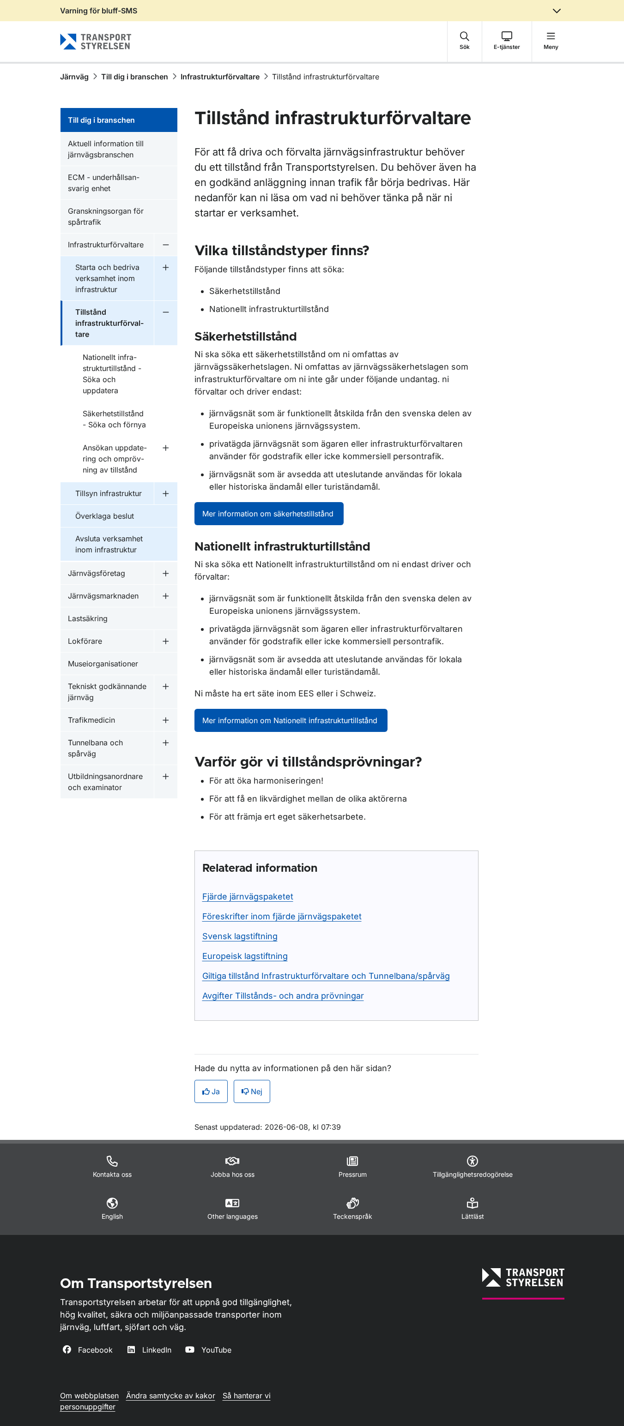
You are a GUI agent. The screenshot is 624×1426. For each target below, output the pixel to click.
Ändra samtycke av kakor (170, 1395)
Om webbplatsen (89, 1395)
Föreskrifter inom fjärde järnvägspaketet (282, 916)
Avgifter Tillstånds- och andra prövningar (283, 996)
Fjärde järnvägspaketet (247, 896)
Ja (216, 1091)
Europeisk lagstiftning (245, 956)
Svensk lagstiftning (240, 936)
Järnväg (74, 76)
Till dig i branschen (134, 76)
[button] (465, 41)
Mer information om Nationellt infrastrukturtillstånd (291, 720)
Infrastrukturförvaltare (220, 76)
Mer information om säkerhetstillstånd (269, 513)
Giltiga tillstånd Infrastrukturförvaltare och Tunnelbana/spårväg (326, 976)
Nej (256, 1091)
